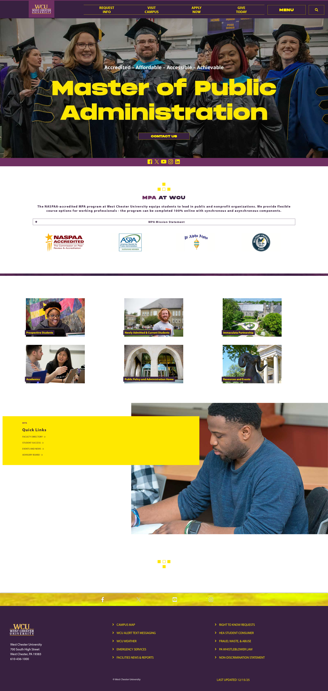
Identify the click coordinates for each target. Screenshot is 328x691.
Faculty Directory (32, 436)
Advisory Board (31, 454)
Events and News (31, 448)
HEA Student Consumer (236, 633)
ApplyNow (197, 10)
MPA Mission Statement (166, 222)
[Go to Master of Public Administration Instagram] (171, 163)
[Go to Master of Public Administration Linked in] (178, 163)
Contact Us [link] (157, 137)
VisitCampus (152, 10)
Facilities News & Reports (135, 657)
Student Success (31, 442)
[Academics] (55, 382)
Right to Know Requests (237, 625)
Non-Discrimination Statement (242, 657)
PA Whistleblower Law (236, 649)
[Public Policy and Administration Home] (153, 382)
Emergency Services (131, 649)
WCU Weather (126, 641)
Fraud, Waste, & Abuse (235, 641)
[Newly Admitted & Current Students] (153, 335)
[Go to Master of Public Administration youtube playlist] (164, 163)
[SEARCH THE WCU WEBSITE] (316, 10)
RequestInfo (106, 10)
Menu (286, 9)
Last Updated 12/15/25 (233, 680)
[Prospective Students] (55, 335)
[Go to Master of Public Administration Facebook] (150, 163)
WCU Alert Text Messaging (136, 633)
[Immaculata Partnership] (252, 335)
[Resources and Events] (252, 382)
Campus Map (126, 625)
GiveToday (241, 10)
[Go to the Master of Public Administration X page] (157, 163)
